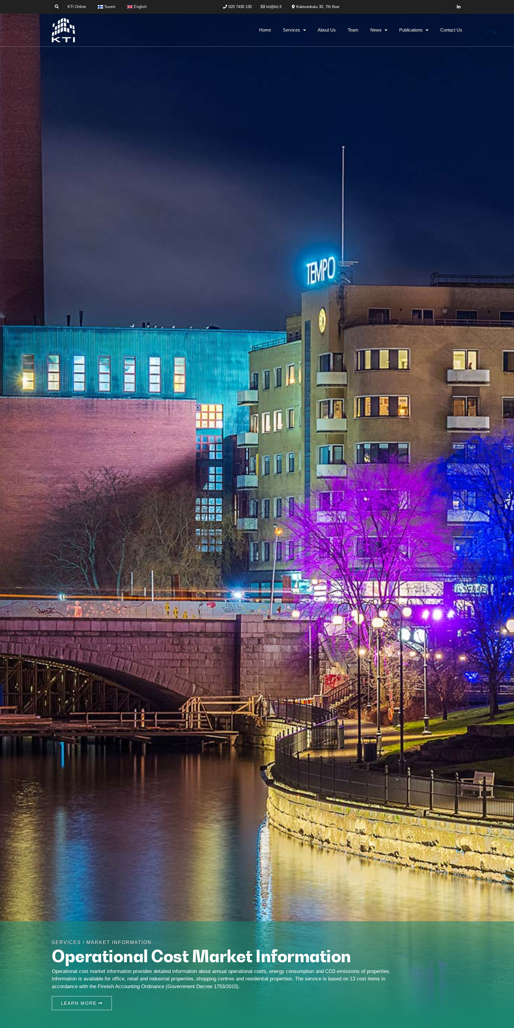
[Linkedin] (459, 7)
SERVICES (66, 942)
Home (265, 29)
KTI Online (77, 6)
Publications (411, 29)
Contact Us (451, 29)
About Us (327, 29)
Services (291, 29)
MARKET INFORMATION (119, 942)
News (376, 29)
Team (353, 29)
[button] (57, 7)
